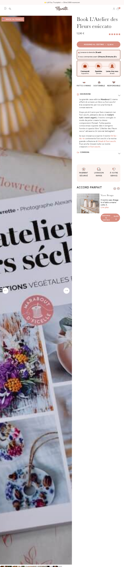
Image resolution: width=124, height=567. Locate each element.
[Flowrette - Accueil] (62, 8)
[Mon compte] (114, 9)
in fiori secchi (94, 147)
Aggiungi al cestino (98, 45)
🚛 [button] (79, 52)
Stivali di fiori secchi (107, 141)
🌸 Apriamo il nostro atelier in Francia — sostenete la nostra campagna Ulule (62, 2)
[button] (10, 9)
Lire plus (105, 207)
